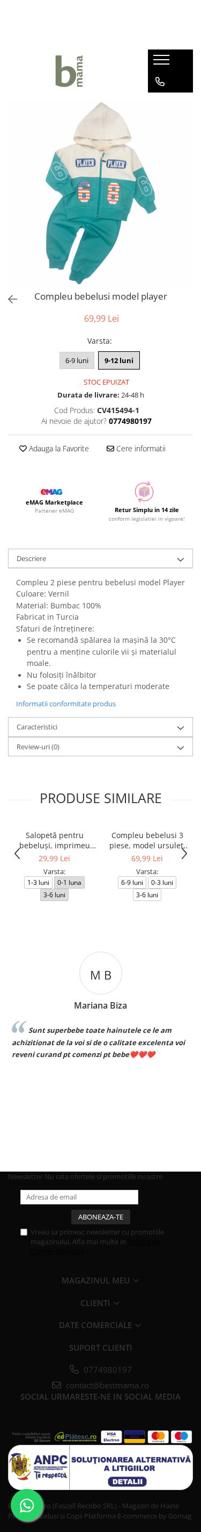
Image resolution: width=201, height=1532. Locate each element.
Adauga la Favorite (58, 448)
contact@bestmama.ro (106, 1385)
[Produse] (162, 63)
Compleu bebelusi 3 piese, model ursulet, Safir (147, 840)
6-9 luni (76, 360)
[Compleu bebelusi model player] (100, 193)
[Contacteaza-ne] (160, 82)
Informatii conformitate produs (66, 703)
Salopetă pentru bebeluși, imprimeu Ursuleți (54, 840)
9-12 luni (119, 360)
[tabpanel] (100, 193)
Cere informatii (140, 448)
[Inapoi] (8, 299)
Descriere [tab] (31, 558)
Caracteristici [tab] (37, 727)
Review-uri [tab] (38, 746)
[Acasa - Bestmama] (69, 71)
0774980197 (106, 1369)
